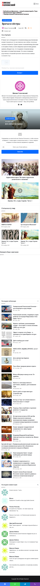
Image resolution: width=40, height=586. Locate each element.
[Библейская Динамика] (8, 3)
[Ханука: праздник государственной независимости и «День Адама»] (6, 429)
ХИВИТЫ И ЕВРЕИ (6, 224)
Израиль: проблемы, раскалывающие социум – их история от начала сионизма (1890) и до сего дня (25, 325)
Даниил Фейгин (14, 531)
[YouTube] (21, 105)
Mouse (11, 498)
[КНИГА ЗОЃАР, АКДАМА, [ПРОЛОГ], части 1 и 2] (6, 352)
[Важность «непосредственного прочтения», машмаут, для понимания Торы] (6, 385)
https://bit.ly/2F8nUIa (29, 101)
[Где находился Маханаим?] (30, 218)
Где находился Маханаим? (28, 224)
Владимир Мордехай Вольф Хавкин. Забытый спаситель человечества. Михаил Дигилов (25, 437)
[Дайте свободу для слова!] (6, 343)
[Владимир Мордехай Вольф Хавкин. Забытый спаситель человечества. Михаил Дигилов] (6, 437)
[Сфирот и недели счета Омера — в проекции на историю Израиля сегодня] (6, 334)
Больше (19, 73)
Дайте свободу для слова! (21, 340)
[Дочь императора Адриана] (6, 360)
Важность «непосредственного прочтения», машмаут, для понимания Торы (24, 384)
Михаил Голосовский (9, 28)
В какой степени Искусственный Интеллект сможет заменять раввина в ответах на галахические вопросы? (24, 474)
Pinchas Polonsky (14, 506)
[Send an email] (15, 28)
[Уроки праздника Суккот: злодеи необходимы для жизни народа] (6, 455)
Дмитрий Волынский (15, 523)
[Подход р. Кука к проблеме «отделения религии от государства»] (6, 410)
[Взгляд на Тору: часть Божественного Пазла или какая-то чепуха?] (6, 402)
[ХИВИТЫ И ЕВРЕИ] (10, 218)
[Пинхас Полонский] (20, 12)
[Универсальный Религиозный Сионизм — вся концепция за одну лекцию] (6, 309)
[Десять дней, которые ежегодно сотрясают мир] (6, 394)
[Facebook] (19, 105)
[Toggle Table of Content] (5, 62)
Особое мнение (7, 20)
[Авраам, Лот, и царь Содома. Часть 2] (10, 235)
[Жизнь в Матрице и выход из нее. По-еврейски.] (6, 377)
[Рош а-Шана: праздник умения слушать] (6, 368)
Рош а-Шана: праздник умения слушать (24, 366)
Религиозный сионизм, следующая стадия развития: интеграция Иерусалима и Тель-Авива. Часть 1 (25, 316)
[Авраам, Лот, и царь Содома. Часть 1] (30, 235)
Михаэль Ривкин (14, 548)
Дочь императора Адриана (14, 124)
